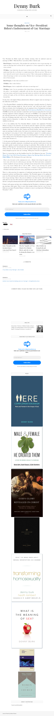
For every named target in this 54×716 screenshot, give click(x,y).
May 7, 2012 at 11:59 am (7, 267)
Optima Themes (13, 713)
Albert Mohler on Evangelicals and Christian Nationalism (42, 248)
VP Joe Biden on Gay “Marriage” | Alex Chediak (13, 269)
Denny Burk (27, 5)
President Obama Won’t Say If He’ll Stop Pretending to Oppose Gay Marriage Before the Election (27, 154)
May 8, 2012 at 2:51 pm (7, 278)
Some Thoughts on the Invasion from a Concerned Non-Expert (9, 248)
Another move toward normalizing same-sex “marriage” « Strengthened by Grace (21, 281)
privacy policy (30, 218)
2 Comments (48, 229)
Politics (27, 23)
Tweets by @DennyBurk (16, 705)
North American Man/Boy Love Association (39, 110)
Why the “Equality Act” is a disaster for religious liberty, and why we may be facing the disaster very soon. (27, 250)
